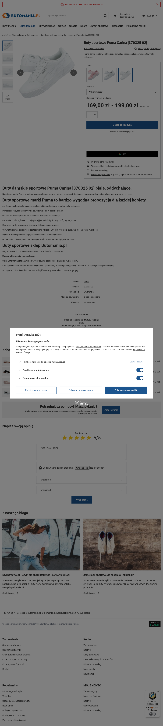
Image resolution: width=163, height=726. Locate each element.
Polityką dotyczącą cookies (88, 346)
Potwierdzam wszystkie (126, 390)
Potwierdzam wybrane (36, 390)
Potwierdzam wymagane (81, 390)
